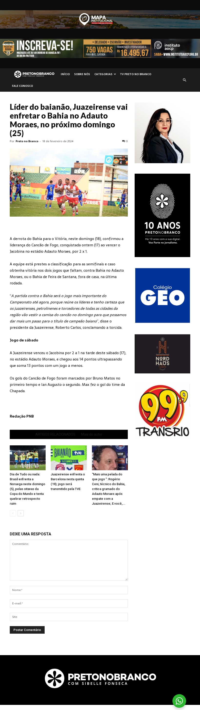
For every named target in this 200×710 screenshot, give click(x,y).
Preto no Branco (27, 141)
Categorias (103, 74)
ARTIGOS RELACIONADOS (55, 434)
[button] (184, 80)
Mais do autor (91, 434)
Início (65, 74)
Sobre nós (82, 74)
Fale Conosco (22, 86)
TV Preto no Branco (135, 74)
